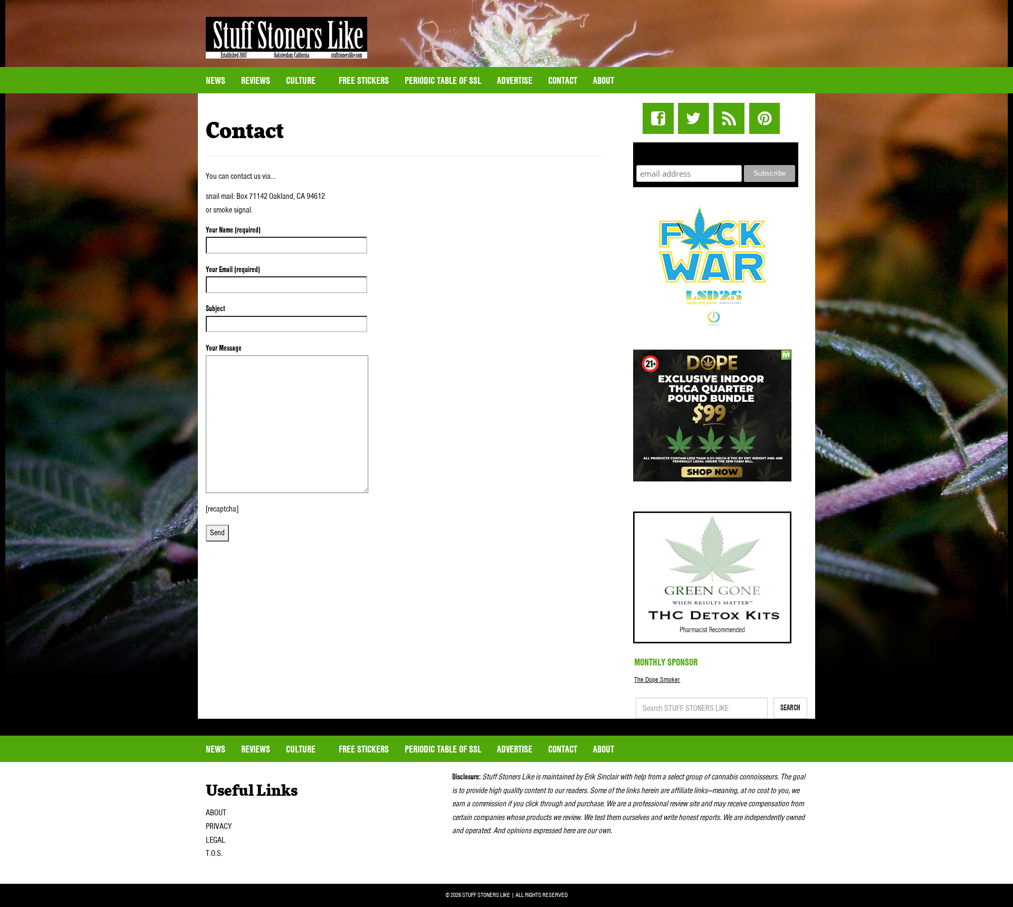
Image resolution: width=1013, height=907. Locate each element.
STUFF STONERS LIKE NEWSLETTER (716, 152)
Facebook (658, 118)
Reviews (255, 80)
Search (790, 707)
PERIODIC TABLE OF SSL (443, 80)
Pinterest (764, 118)
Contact (562, 80)
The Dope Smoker (657, 679)
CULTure (302, 80)
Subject (215, 308)
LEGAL (215, 840)
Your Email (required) (233, 269)
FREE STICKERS (364, 80)
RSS (728, 118)
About (603, 80)
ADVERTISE (514, 80)
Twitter (693, 118)
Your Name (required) (233, 230)
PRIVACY (219, 826)
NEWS (215, 80)
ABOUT (216, 812)
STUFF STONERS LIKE (286, 38)
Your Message (224, 348)
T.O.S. (214, 853)
